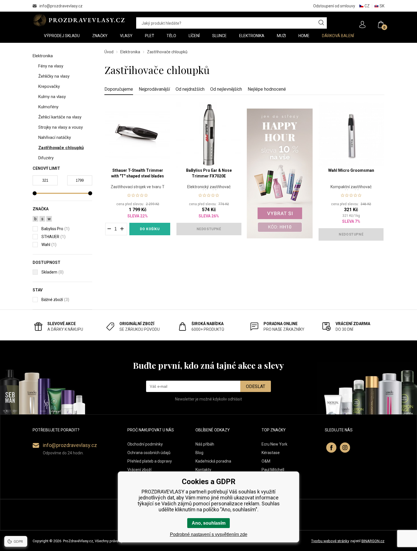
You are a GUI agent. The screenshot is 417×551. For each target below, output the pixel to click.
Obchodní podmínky (145, 444)
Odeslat (255, 386)
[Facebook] (331, 447)
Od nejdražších (190, 89)
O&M (266, 461)
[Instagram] (345, 447)
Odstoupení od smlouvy (334, 6)
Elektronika (130, 52)
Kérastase (271, 452)
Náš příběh (204, 444)
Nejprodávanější (154, 89)
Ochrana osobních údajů (148, 452)
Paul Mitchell (273, 469)
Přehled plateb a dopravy (149, 461)
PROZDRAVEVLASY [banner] (79, 20)
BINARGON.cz (372, 541)
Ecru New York (274, 444)
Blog (199, 452)
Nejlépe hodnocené (267, 89)
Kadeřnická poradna (213, 461)
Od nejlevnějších (226, 89)
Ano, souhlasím (209, 523)
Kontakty (203, 469)
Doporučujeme (118, 89)
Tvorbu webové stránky (330, 541)
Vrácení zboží (139, 469)
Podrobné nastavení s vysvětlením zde (208, 534)
